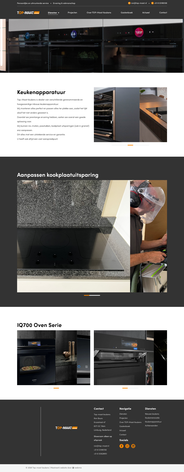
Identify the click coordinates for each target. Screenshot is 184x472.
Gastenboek (127, 12)
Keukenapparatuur (153, 421)
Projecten (72, 12)
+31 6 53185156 (160, 3)
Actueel (146, 12)
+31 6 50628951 (100, 453)
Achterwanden (151, 425)
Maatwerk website (59, 467)
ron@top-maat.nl (139, 3)
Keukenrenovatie (152, 417)
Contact (163, 12)
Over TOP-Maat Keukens (99, 12)
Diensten (52, 12)
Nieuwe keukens (152, 413)
